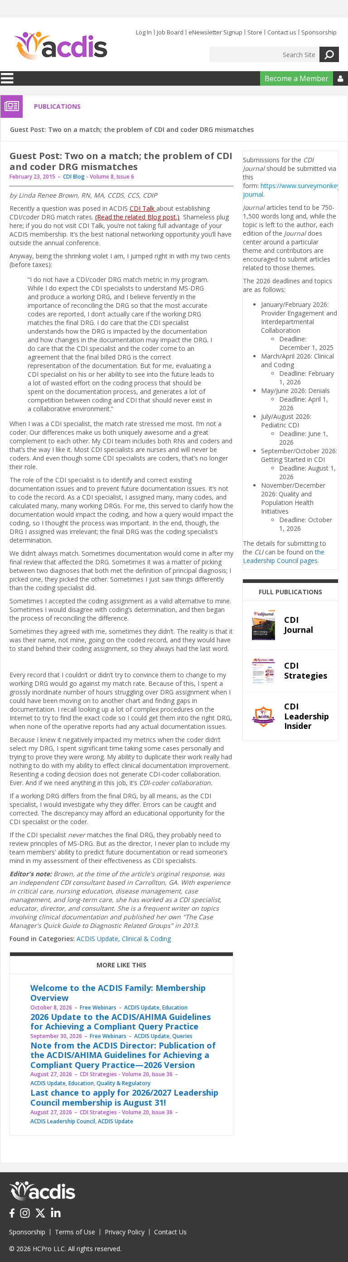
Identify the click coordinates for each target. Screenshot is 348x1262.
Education (175, 1007)
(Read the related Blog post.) (137, 217)
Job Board (170, 32)
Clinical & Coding (146, 938)
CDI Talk (143, 208)
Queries (182, 1036)
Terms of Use (75, 1232)
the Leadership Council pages (283, 556)
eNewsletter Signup (215, 32)
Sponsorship (319, 32)
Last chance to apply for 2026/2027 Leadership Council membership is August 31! (124, 1097)
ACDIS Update (97, 938)
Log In (144, 32)
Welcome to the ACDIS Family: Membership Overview (118, 992)
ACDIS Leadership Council (62, 1121)
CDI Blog (74, 176)
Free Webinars (98, 1007)
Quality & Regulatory (123, 1083)
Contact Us (170, 1232)
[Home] (60, 46)
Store (254, 32)
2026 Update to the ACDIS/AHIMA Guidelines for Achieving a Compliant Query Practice (120, 1021)
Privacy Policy (125, 1232)
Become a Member (297, 78)
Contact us (281, 32)
